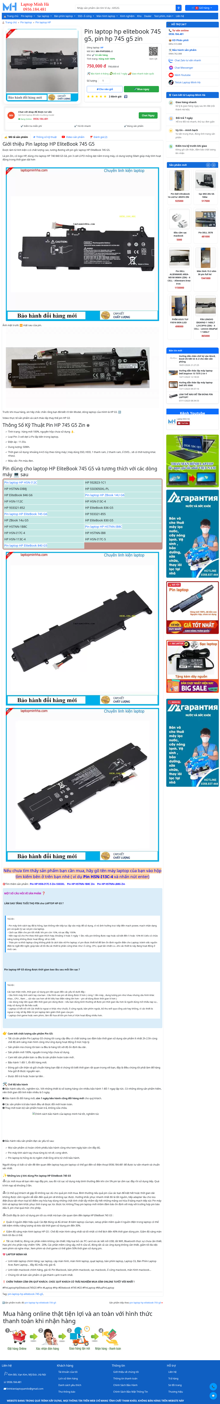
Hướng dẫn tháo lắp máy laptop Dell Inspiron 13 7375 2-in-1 (196, 372)
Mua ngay (143, 89)
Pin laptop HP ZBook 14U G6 (104, 495)
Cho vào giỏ (105, 89)
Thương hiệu (175, 1391)
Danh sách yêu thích (69, 1385)
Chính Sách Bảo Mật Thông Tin (130, 1391)
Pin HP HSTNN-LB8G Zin (111, 884)
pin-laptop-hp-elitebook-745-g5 (25, 1294)
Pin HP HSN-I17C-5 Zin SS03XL (47, 884)
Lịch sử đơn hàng (68, 1378)
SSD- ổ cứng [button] (85, 16)
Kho (139, 16)
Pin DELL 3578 (205, 232)
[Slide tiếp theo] (213, 165)
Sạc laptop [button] (43, 16)
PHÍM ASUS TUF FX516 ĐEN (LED (179, 321)
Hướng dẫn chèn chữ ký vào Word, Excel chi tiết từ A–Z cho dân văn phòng (197, 359)
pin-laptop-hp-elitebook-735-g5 (40, 1302)
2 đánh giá (115, 96)
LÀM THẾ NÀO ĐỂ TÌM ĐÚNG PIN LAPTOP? (196, 396)
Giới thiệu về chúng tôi (126, 1372)
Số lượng (92, 80)
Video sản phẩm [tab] (75, 137)
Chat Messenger (184, 67)
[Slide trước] (208, 165)
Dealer (148, 16)
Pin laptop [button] (27, 16)
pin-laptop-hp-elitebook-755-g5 (145, 1302)
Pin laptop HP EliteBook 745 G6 (25, 514)
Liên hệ (180, 16)
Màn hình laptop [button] (106, 16)
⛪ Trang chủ (10, 16)
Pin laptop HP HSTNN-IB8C (103, 527)
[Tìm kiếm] (179, 8)
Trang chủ (11, 22)
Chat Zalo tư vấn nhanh (188, 60)
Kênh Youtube (183, 75)
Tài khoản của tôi (68, 1372)
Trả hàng (173, 1378)
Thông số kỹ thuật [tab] (46, 137)
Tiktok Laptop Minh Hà (187, 82)
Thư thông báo (66, 1391)
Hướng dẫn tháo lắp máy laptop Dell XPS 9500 (196, 384)
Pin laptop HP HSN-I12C (20, 482)
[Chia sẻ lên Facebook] (126, 96)
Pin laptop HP (43, 22)
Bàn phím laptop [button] (63, 16)
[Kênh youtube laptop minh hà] (185, 422)
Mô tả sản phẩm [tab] (17, 137)
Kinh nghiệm (127, 16)
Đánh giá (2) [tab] (99, 137)
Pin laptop (26, 22)
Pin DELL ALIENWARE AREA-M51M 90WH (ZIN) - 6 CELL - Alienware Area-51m (179, 277)
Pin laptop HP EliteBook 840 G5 (25, 545)
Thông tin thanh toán (125, 1378)
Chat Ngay (148, 115)
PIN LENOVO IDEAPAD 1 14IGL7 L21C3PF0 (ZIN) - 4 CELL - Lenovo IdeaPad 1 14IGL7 (205, 325)
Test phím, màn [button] (163, 16)
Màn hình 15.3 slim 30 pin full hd (206, 273)
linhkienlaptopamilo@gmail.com (25, 1388)
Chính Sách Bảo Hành (125, 1385)
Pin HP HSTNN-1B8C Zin (81, 884)
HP (101, 47)
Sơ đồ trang (175, 1385)
